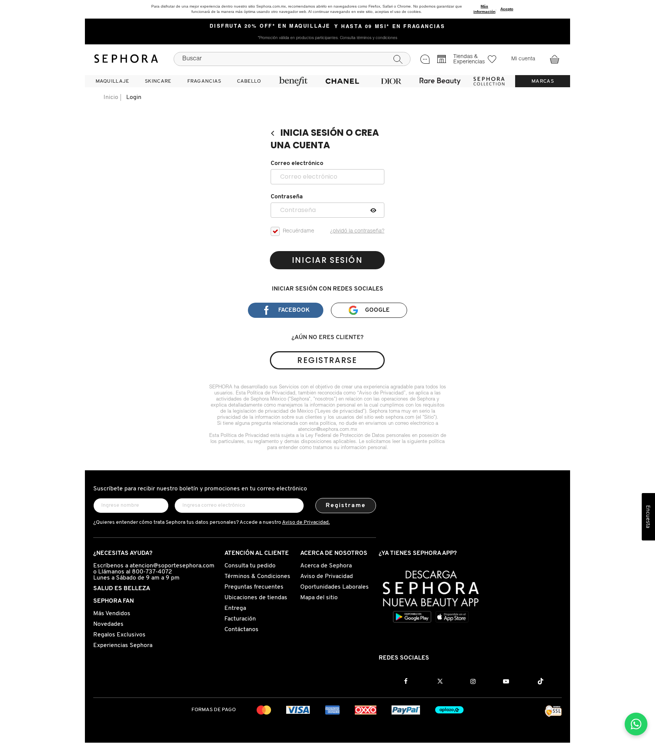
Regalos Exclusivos (119, 635)
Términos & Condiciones (257, 576)
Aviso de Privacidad (326, 576)
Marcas (542, 81)
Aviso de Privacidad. (306, 522)
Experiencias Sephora (122, 645)
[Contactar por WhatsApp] (636, 724)
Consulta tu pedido (250, 566)
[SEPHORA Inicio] (126, 58)
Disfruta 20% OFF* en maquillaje (270, 26)
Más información (484, 9)
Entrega (235, 608)
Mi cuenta (523, 59)
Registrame (346, 506)
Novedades (108, 624)
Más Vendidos (111, 614)
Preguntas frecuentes (254, 587)
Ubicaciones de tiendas (255, 598)
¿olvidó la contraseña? (357, 231)
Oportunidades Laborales (334, 587)
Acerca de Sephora (326, 566)
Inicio (110, 97)
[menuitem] (112, 81)
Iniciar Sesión (327, 259)
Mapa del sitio (319, 598)
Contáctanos (241, 630)
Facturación (240, 619)
